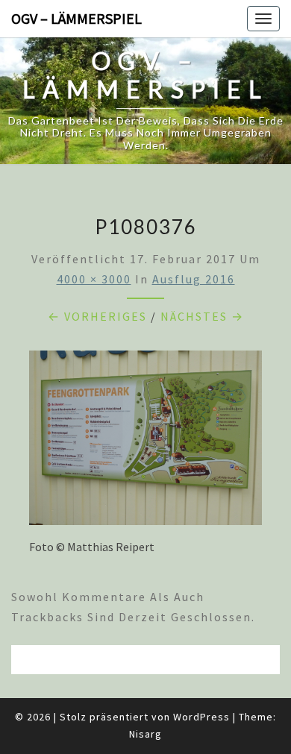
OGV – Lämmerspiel (76, 18)
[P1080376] (145, 442)
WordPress (201, 716)
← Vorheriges (97, 316)
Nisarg (145, 734)
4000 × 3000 (94, 278)
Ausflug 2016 (193, 278)
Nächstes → (202, 316)
